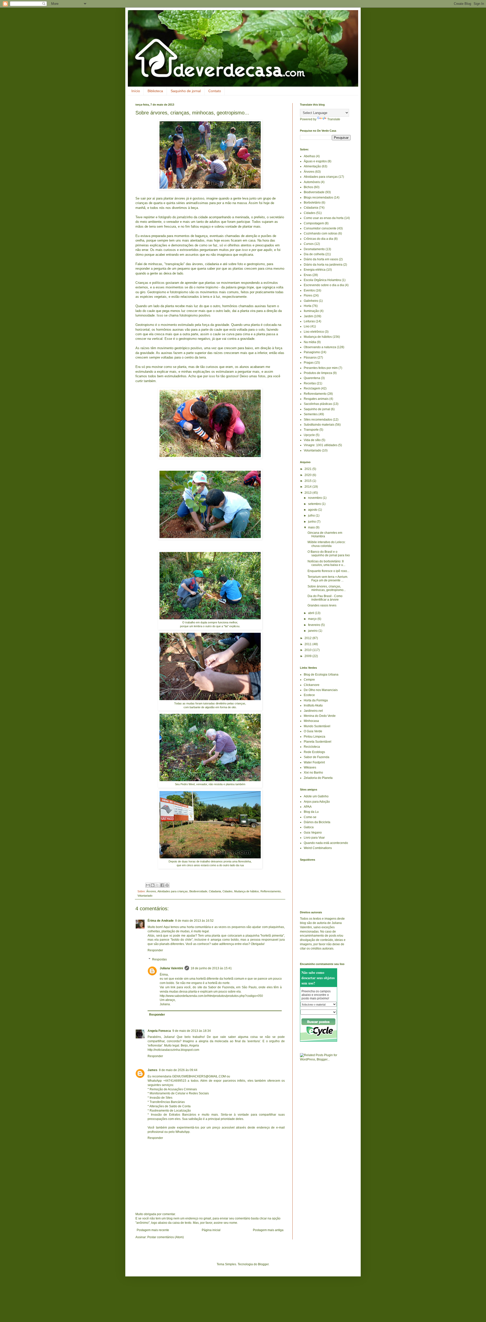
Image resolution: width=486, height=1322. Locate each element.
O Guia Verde (313, 731)
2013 (308, 493)
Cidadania (215, 891)
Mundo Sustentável (317, 726)
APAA (308, 806)
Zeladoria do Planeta (318, 778)
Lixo (307, 326)
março (312, 619)
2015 (308, 481)
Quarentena (312, 378)
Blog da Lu (311, 812)
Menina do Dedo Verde (320, 716)
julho (312, 515)
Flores (308, 295)
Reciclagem (312, 388)
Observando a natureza (320, 347)
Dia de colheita (314, 254)
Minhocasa (311, 721)
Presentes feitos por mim (321, 368)
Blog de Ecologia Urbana (321, 674)
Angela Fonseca (159, 1031)
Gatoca (309, 827)
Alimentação (312, 166)
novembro (315, 498)
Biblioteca (155, 91)
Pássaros (310, 357)
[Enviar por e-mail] (147, 885)
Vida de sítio (312, 440)
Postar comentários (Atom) (165, 1237)
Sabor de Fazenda (316, 757)
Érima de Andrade (161, 920)
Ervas (308, 275)
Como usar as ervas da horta (323, 218)
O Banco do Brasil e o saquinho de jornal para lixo (329, 553)
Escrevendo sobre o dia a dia (324, 285)
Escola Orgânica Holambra (322, 280)
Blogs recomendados (318, 197)
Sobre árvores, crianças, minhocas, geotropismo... (327, 588)
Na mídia (310, 342)
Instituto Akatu (313, 705)
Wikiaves (310, 767)
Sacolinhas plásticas (318, 404)
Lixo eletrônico (314, 331)
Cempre (309, 679)
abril (311, 613)
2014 (308, 486)
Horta (307, 306)
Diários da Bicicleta (317, 822)
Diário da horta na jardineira (323, 264)
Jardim (308, 316)
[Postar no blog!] (152, 885)
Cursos (309, 244)
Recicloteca (312, 746)
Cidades (227, 891)
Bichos (308, 187)
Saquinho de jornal (186, 91)
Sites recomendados (318, 419)
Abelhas (309, 156)
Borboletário (312, 202)
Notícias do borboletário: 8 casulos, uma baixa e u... (326, 563)
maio (312, 527)
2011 (308, 644)
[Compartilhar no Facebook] (162, 885)
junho (312, 521)
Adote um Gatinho (316, 796)
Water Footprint (314, 762)
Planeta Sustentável (317, 741)
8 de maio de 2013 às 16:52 (194, 920)
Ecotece (309, 695)
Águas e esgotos (315, 161)
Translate (333, 119)
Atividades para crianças (172, 891)
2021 (308, 469)
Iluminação (311, 311)
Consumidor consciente (320, 228)
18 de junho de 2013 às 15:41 (211, 968)
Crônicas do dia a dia (318, 239)
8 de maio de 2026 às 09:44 (178, 1070)
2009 (308, 656)
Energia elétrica (315, 269)
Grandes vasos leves (322, 605)
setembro (315, 504)
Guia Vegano (313, 832)
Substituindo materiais (319, 424)
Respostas (159, 959)
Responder (155, 950)
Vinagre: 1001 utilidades (320, 445)
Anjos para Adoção (317, 801)
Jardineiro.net (313, 711)
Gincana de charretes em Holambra (325, 534)
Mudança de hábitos (246, 891)
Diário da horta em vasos (321, 259)
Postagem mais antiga (268, 1230)
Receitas (310, 383)
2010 (308, 650)
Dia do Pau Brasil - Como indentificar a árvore (325, 597)
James (152, 1070)
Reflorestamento (270, 891)
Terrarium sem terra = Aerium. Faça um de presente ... (328, 578)
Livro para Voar (314, 837)
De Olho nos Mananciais (321, 690)
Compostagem (314, 223)
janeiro (313, 631)
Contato (214, 91)
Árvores (151, 891)
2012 (308, 638)
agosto (313, 509)
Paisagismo (312, 352)
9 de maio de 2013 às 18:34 (191, 1031)
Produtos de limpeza (318, 373)
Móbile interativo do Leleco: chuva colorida (327, 543)
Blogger (263, 1264)
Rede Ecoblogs (314, 752)
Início (135, 91)
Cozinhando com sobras (320, 233)
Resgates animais (316, 399)
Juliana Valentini (171, 968)
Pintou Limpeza (314, 736)
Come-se (310, 817)
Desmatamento (314, 249)
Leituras (309, 321)
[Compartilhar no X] (157, 885)
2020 (308, 475)
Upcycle (309, 435)
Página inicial (211, 1230)
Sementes (311, 414)
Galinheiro (311, 301)
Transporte (311, 429)
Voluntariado (144, 895)
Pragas (309, 362)
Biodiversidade (198, 891)
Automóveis (312, 182)
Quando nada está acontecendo (326, 843)
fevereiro (314, 625)
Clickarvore (311, 685)
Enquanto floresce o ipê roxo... (328, 571)
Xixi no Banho (313, 772)
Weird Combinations (318, 848)
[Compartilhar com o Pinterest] (167, 885)
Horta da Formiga (316, 700)
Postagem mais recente (153, 1230)
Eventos (309, 290)
